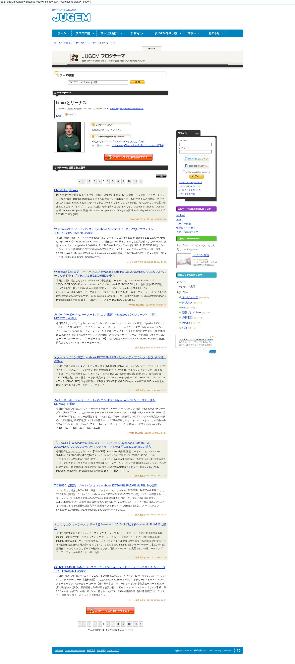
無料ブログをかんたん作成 (64, 10)
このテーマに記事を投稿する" (110, 610)
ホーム (62, 33)
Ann (178, 219)
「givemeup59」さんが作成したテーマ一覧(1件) (138, 145)
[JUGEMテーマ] (152, 48)
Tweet (59, 115)
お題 (184, 327)
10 (129, 181)
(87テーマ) (204, 297)
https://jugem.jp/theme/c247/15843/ (126, 108)
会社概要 (101, 650)
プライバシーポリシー (75, 650)
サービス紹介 (110, 33)
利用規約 (59, 650)
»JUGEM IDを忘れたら (189, 186)
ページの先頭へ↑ (238, 650)
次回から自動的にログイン (197, 172)
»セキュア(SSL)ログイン (190, 182)
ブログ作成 (84, 33)
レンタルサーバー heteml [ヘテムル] (196, 339)
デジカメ (187, 302)
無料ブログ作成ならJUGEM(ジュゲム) (71, 20)
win (183, 307)
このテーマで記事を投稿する (128, 157)
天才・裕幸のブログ (187, 232)
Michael (180, 215)
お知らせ (215, 33)
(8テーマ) (206, 313)
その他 (185, 322)
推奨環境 (91, 650)
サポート (194, 33)
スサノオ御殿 (183, 223)
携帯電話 (187, 317)
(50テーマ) (198, 303)
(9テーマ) (192, 328)
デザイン (137, 33)
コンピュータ (189, 297)
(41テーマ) (198, 318)
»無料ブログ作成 (187, 194)
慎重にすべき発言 (186, 227)
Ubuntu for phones (66, 190)
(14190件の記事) (200, 259)
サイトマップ (113, 650)
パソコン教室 (200, 255)
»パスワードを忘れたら (190, 190)
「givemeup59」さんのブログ (128, 141)
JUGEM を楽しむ (167, 33)
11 (135, 181)
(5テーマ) (190, 308)
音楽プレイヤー (191, 312)
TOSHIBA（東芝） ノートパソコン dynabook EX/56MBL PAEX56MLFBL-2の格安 (105, 485)
